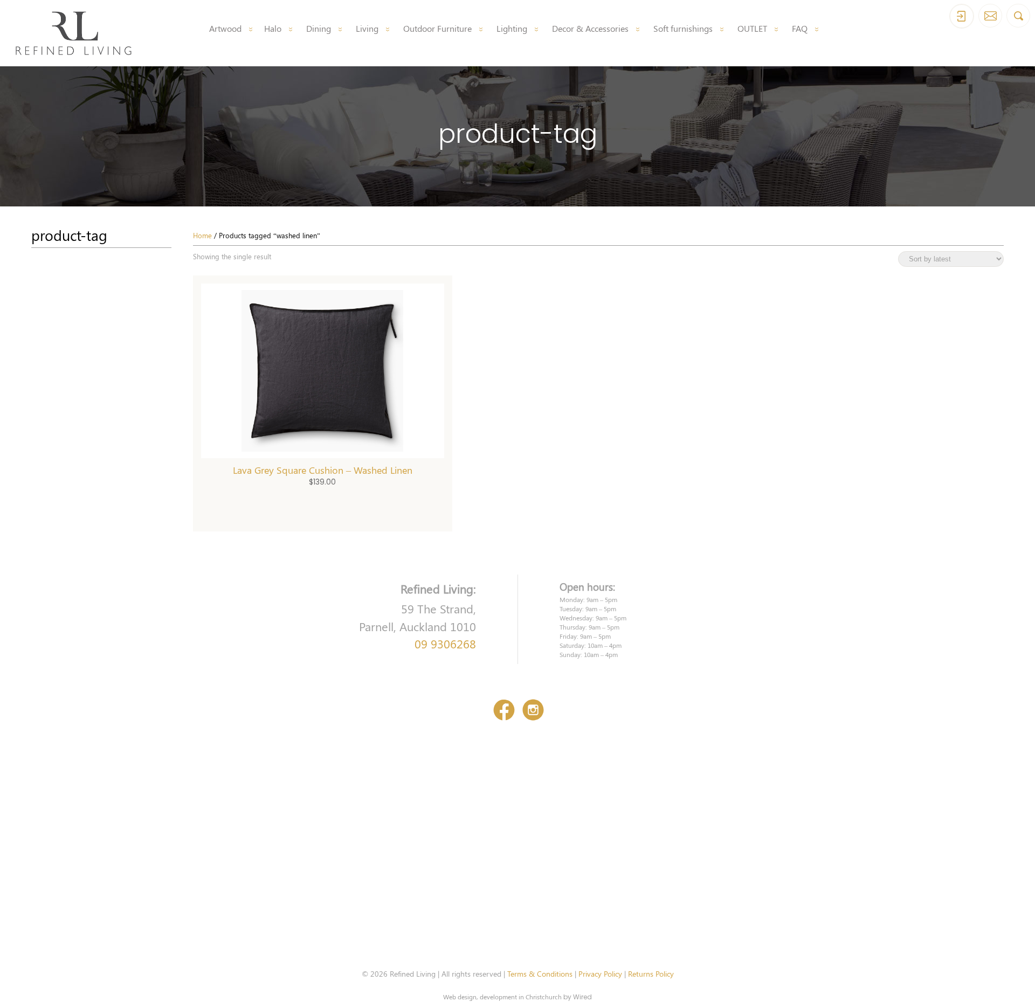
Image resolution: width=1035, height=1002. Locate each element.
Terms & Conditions (539, 973)
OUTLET (752, 28)
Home (202, 235)
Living (367, 28)
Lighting (511, 28)
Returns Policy (651, 973)
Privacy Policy (600, 973)
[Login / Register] (962, 16)
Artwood (225, 28)
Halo (272, 28)
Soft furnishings (683, 28)
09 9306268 (445, 643)
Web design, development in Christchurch (502, 996)
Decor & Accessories (590, 28)
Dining (318, 28)
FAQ (800, 28)
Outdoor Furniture (437, 28)
